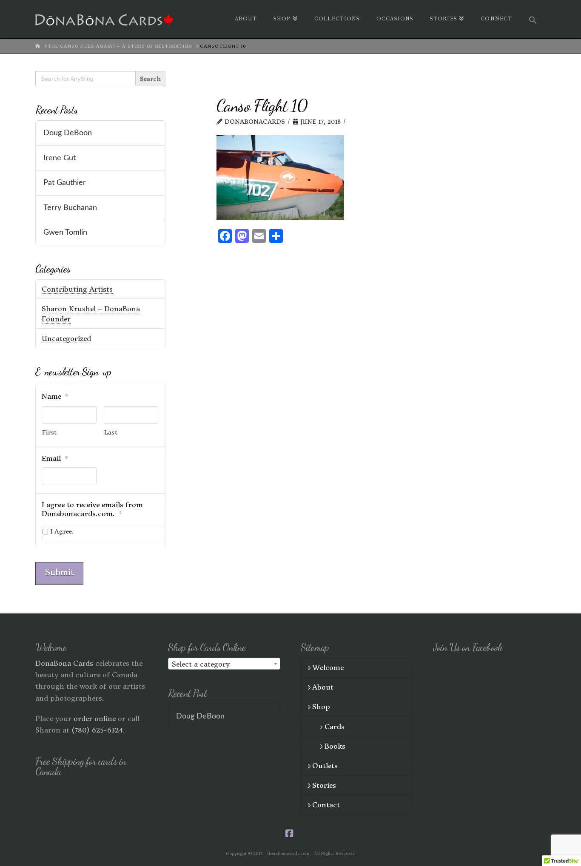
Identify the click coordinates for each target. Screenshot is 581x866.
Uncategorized (66, 338)
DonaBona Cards (64, 663)
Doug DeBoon (67, 132)
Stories (324, 785)
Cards (335, 726)
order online (95, 718)
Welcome (328, 667)
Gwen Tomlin (65, 232)
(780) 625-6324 (97, 730)
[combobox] (224, 664)
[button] (533, 19)
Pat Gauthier (64, 182)
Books (335, 746)
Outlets (325, 765)
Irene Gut (59, 158)
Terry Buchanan (70, 207)
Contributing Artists (77, 289)
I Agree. (62, 531)
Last (111, 432)
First (49, 432)
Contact (326, 805)
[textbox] (224, 664)
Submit (59, 572)
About (322, 687)
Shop (321, 706)
